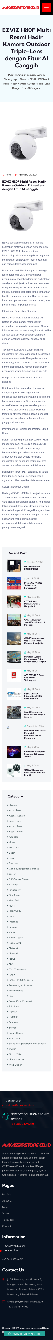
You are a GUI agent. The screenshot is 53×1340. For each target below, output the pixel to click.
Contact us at (21, 1103)
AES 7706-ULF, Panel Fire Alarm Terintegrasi (34, 677)
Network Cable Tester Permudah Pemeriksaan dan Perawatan (34, 734)
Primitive (14, 1006)
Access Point (16, 826)
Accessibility (16, 831)
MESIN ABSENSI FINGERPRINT (32, 567)
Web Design (15, 1064)
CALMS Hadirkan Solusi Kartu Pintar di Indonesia (34, 622)
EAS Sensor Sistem (19, 879)
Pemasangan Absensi (21, 985)
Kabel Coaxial (16, 937)
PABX (12, 974)
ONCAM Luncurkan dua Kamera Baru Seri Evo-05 (34, 772)
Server (12, 1027)
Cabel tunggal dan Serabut (24, 868)
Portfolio (6, 1194)
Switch (12, 1048)
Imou (12, 916)
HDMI (12, 905)
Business (13, 863)
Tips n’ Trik (8, 1219)
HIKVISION (15, 911)
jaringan (13, 926)
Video (5, 1213)
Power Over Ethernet (20, 1001)
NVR (11, 964)
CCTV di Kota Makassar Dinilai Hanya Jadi (32, 604)
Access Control (17, 815)
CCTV (12, 873)
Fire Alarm (14, 895)
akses (12, 842)
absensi (13, 805)
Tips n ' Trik (15, 1054)
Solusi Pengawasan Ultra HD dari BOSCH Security (34, 714)
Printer (12, 1011)
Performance (16, 990)
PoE (11, 995)
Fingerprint (15, 889)
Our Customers (17, 969)
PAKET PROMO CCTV (21, 979)
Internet (13, 921)
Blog (11, 858)
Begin (12, 852)
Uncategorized (17, 1059)
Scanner (13, 1022)
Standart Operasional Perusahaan (27, 1043)
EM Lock (13, 884)
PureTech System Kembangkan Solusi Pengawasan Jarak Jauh (35, 659)
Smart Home (16, 1032)
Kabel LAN (15, 942)
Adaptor (13, 836)
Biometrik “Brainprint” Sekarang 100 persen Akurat (35, 754)
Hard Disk (14, 900)
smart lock (14, 1038)
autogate (14, 847)
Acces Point (15, 810)
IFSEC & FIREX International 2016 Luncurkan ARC (33, 696)
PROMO (13, 1017)
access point (15, 820)
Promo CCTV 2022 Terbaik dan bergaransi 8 (33, 585)
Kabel (12, 932)
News (8, 174)
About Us (7, 1200)
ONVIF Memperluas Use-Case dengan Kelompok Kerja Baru (34, 641)
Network (13, 948)
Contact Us (8, 1226)
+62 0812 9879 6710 (22, 1123)
